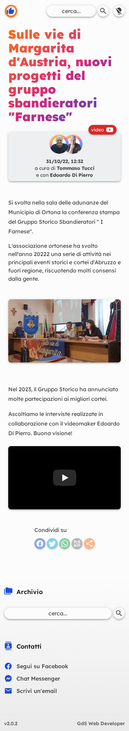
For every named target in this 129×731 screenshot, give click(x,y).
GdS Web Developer (101, 723)
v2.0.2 (11, 723)
